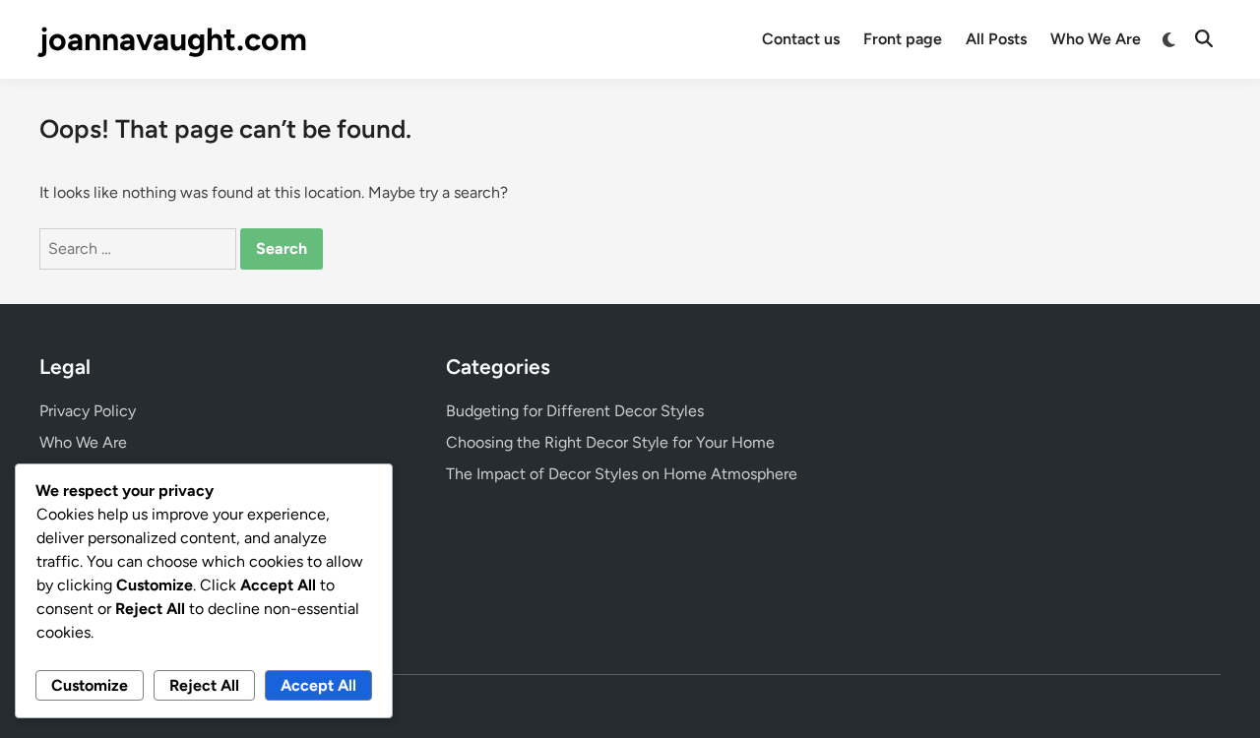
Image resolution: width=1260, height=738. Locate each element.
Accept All (318, 685)
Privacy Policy (87, 410)
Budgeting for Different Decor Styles (575, 410)
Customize (89, 685)
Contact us (801, 39)
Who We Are (1095, 39)
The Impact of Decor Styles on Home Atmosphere (621, 473)
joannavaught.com (173, 39)
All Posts (996, 39)
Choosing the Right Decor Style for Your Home (610, 442)
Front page (902, 39)
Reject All (204, 685)
